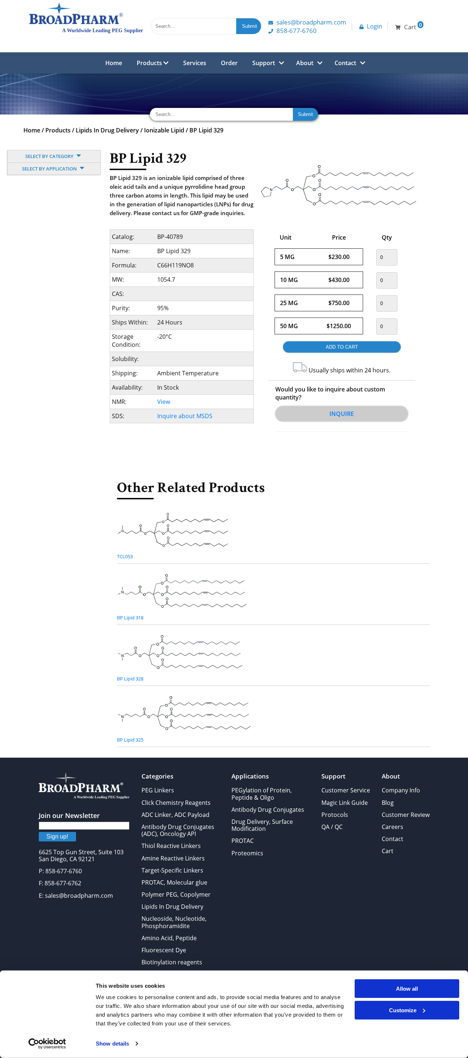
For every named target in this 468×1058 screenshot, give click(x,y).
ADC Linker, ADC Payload (175, 815)
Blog (388, 803)
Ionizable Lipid (164, 130)
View (163, 402)
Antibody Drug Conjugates (267, 810)
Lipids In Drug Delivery (107, 130)
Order (229, 63)
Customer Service (345, 790)
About (304, 63)
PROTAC (242, 841)
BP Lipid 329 (206, 130)
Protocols (334, 815)
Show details (112, 1043)
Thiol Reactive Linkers (171, 846)
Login (374, 26)
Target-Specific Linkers (172, 870)
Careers (392, 827)
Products (150, 63)
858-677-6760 (296, 30)
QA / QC (332, 827)
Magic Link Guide (344, 803)
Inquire (341, 414)
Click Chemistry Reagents (176, 803)
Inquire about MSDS (184, 416)
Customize (402, 1010)
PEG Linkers (157, 790)
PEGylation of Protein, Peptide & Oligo (261, 793)
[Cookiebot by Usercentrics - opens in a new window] (47, 1043)
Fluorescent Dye (163, 950)
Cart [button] (413, 26)
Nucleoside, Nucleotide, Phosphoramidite (174, 922)
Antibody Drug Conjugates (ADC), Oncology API (177, 830)
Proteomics (247, 853)
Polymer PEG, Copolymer (176, 894)
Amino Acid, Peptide (169, 938)
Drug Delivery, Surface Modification (262, 825)
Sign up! (57, 836)
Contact (345, 63)
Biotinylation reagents (171, 962)
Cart (387, 851)
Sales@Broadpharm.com (311, 22)
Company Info (401, 790)
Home (113, 63)
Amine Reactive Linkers (173, 858)
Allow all (407, 989)
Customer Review (406, 815)
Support (263, 63)
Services (194, 63)
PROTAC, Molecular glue (174, 882)
